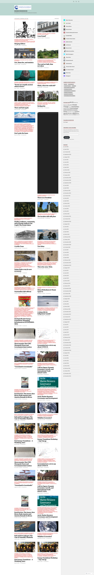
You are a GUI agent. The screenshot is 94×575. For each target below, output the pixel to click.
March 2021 (67, 234)
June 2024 (67, 185)
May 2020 (67, 254)
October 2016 (67, 347)
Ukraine (52, 214)
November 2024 (68, 180)
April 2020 (67, 257)
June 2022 (67, 208)
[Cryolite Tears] (24, 234)
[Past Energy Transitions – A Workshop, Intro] (24, 428)
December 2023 (68, 193)
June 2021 (67, 226)
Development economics (43, 82)
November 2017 (68, 314)
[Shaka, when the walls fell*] (47, 75)
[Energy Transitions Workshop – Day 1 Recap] (47, 428)
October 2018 (67, 293)
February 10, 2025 (17, 272)
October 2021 (67, 218)
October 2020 (67, 247)
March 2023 (67, 203)
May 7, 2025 (16, 88)
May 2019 (67, 275)
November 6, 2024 (17, 325)
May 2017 (67, 329)
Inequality (24, 41)
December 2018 (68, 288)
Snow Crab (77, 114)
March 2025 (67, 169)
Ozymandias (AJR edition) (22, 291)
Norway (70, 113)
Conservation (25, 102)
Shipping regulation (42, 512)
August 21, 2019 (17, 368)
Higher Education (28, 459)
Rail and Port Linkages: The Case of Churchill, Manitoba (23, 418)
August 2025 (67, 157)
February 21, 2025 (40, 248)
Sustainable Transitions (26, 316)
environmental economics (70, 110)
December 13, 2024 (41, 293)
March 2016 (67, 365)
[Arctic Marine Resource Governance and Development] (47, 382)
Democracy (21, 39)
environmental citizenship (43, 308)
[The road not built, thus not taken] (47, 53)
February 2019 (67, 283)
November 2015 (68, 376)
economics (75, 107)
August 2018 (67, 298)
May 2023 (67, 198)
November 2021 (68, 216)
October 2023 (67, 195)
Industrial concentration (21, 41)
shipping (55, 393)
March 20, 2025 (17, 109)
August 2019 (67, 267)
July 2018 (66, 301)
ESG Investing (30, 311)
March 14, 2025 (17, 134)
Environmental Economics (20, 127)
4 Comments (46, 348)
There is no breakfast (44, 198)
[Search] (79, 2)
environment (74, 108)
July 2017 (66, 324)
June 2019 (67, 272)
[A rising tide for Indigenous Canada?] (47, 301)
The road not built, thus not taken (45, 65)
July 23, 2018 (16, 420)
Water (19, 267)
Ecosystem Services (50, 242)
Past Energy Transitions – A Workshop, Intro (23, 442)
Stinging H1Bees (19, 44)
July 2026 (66, 146)
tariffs (46, 34)
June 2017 (67, 327)
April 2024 (67, 187)
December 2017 (68, 311)
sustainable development (27, 131)
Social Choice (17, 314)
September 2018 (68, 296)
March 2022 (67, 213)
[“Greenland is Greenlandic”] (24, 356)
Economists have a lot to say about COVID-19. (46, 346)
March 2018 (67, 306)
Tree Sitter (40, 246)
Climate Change (17, 102)
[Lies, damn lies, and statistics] (24, 53)
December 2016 (68, 342)
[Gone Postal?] (47, 27)
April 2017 (67, 332)
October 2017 (67, 316)
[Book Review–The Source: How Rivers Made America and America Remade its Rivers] (24, 382)
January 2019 (67, 285)
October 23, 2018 (17, 398)
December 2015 (68, 373)
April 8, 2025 (39, 87)
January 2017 (67, 339)
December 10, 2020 (18, 348)
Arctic (15, 241)
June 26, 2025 (40, 67)
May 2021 (67, 229)
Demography (40, 263)
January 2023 (67, 205)
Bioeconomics (40, 389)
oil (72, 113)
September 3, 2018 (41, 400)
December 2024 (68, 177)
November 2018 (68, 290)
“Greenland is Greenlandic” (23, 367)
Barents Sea (76, 102)
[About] (74, 2)
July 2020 (66, 249)
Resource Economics (51, 62)
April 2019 (67, 278)
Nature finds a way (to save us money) (23, 270)
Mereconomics (20, 11)
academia (16, 39)
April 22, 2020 (40, 348)
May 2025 (67, 164)
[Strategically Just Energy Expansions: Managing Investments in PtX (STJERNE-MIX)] (24, 301)
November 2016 (68, 345)
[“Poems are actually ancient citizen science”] (24, 75)
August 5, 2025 (17, 64)
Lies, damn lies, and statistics (24, 62)
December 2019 (68, 262)
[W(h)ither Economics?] (47, 408)
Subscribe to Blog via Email (69, 127)
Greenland (23, 128)
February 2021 (67, 236)
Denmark (39, 33)
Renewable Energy (18, 313)
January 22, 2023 (40, 315)
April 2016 (67, 363)
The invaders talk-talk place (46, 216)
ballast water (54, 507)
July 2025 (66, 159)
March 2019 (67, 280)
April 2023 (67, 200)
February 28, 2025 (40, 218)
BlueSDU (70, 105)
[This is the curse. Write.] (47, 256)
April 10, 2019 (40, 374)
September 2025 (68, 154)
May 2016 (67, 360)
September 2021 (68, 221)
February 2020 (67, 260)
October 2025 (67, 151)
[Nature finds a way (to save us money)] (24, 256)
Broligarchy (41, 106)
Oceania (39, 214)
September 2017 (68, 319)
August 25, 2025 (40, 37)
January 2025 (67, 175)
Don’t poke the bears (21, 133)
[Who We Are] (76, 2)
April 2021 (67, 231)
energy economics (22, 309)
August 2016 (67, 352)
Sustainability (17, 131)
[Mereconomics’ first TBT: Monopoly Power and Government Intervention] (24, 333)
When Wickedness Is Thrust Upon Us (46, 291)
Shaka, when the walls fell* (46, 85)
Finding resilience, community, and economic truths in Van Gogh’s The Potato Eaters (24, 223)
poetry (28, 41)
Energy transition (24, 310)
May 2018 (67, 303)
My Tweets (65, 122)
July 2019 (66, 270)
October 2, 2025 (17, 45)
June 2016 (67, 357)
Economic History (18, 40)
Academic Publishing (19, 82)
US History (43, 83)
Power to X (31, 312)
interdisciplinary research (71, 111)
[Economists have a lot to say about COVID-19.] (47, 333)
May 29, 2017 (16, 444)
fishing (65, 111)
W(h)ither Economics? (44, 418)
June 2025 (67, 162)
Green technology (47, 392)
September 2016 (68, 350)
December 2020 (68, 242)
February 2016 (67, 368)
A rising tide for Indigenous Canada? (44, 313)
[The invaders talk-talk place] (47, 207)
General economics (27, 218)
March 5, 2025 (40, 199)
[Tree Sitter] (47, 234)
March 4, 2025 (17, 226)
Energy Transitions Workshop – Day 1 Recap (47, 440)
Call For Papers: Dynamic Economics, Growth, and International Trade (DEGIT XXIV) (45, 370)
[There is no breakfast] (47, 153)
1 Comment (46, 199)
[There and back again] (24, 96)
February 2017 (67, 337)
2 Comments (46, 107)
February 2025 (67, 172)
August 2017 (67, 321)
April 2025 (67, 167)
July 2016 (66, 355)
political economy (41, 62)
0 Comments (24, 45)
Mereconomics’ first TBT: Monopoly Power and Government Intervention (23, 345)
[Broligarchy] (47, 96)
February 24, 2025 (17, 248)
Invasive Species (46, 61)
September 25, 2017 (41, 419)
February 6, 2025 (40, 268)
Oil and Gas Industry (19, 129)
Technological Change (25, 438)
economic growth (29, 39)
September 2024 (68, 182)
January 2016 (67, 370)
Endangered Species (27, 126)
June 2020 (67, 252)
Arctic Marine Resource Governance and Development (47, 397)
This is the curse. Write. (44, 267)
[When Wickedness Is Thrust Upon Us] (47, 280)
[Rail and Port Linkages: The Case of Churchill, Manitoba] (24, 408)
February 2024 (67, 190)
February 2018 (67, 309)
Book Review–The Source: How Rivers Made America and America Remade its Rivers (24, 395)
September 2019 (68, 265)
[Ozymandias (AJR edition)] (24, 280)
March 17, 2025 (40, 107)
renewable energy (70, 114)
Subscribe (66, 137)
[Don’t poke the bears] (24, 117)
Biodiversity (27, 82)
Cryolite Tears (19, 246)
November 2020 (68, 244)
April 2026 (67, 149)
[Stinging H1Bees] (24, 30)
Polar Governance (28, 129)
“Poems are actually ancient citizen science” (23, 85)
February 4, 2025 (17, 293)
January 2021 (67, 239)
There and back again (21, 108)
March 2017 (67, 334)
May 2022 (67, 211)
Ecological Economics (19, 125)
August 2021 (67, 223)
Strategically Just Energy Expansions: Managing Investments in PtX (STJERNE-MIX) (24, 321)
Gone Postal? (41, 36)
